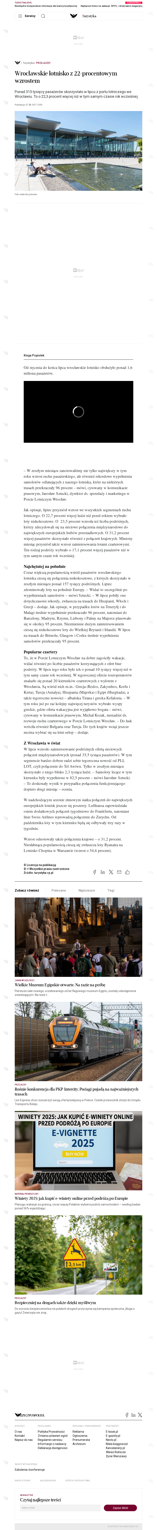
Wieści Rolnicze (116, 1452)
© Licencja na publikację (40, 865)
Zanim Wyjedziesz (25, 980)
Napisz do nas (24, 1439)
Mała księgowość (117, 1444)
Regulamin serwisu (50, 1439)
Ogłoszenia (80, 1435)
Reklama (78, 1431)
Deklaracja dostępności (52, 1448)
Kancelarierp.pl (115, 1448)
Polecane (59, 890)
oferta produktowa (77, 1480)
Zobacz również (27, 890)
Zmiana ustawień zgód (52, 1435)
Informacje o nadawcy (52, 1444)
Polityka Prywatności (51, 1431)
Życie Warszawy (116, 1456)
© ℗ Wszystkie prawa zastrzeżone (46, 869)
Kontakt (20, 1435)
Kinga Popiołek (34, 355)
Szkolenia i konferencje (30, 1469)
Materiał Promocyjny (26, 1194)
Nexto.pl (111, 1439)
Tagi (111, 890)
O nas (18, 1431)
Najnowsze (86, 890)
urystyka (89, 16)
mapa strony (23, 1480)
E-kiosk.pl (112, 1431)
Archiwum (79, 1444)
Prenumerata (81, 1439)
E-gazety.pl (113, 1435)
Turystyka (28, 63)
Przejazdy (43, 63)
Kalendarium (48, 1480)
